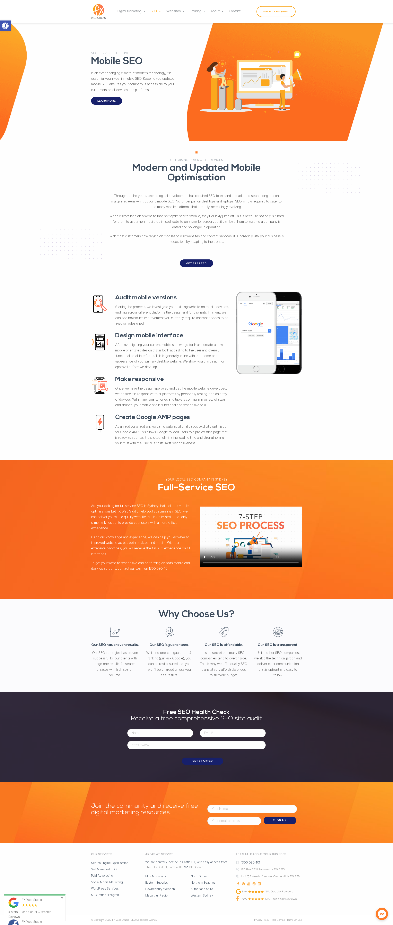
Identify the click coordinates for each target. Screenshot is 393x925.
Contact (235, 11)
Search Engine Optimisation (109, 863)
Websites (173, 11)
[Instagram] (254, 882)
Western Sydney (202, 895)
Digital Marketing (129, 11)
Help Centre (278, 920)
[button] (5, 25)
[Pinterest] (243, 882)
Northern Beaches (203, 882)
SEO (154, 11)
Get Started (196, 263)
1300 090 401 (250, 862)
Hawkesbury (153, 889)
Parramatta (175, 867)
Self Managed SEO (104, 869)
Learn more (106, 101)
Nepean (169, 889)
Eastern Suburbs (156, 882)
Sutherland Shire (202, 889)
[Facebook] (238, 882)
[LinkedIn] (259, 882)
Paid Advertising (102, 875)
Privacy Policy (261, 920)
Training (195, 11)
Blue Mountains (155, 876)
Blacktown (196, 867)
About (215, 11)
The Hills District (156, 867)
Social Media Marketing (107, 882)
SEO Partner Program (105, 895)
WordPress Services (105, 888)
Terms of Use (294, 920)
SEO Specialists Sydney (144, 920)
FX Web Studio (120, 920)
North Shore (199, 876)
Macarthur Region (157, 895)
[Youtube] (249, 882)
